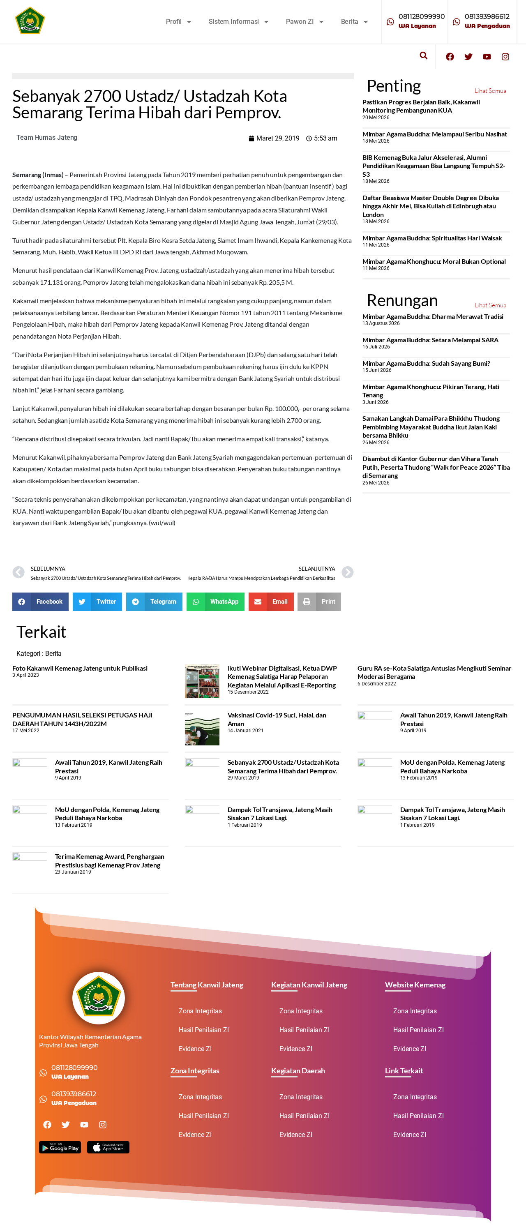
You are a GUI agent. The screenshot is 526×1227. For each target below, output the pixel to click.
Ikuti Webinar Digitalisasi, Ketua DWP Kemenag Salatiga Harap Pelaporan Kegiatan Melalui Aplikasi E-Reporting (282, 676)
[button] (423, 55)
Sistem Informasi (234, 21)
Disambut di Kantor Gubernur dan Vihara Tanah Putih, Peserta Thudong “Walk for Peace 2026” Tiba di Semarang (436, 466)
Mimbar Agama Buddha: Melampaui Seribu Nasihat (435, 134)
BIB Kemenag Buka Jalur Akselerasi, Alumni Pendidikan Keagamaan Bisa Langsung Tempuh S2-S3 (434, 165)
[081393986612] (456, 22)
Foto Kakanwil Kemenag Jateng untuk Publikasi (80, 668)
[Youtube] (487, 56)
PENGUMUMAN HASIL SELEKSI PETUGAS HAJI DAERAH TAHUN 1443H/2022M (82, 719)
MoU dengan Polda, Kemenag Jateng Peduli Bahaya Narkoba (452, 766)
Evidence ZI (195, 1049)
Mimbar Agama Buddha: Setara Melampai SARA (430, 340)
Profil (174, 21)
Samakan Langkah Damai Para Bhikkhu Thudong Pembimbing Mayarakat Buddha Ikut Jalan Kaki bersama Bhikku (431, 426)
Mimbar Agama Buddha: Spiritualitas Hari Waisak (432, 238)
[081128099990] (390, 22)
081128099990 (422, 17)
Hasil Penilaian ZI (204, 1030)
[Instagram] (505, 56)
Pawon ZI (300, 21)
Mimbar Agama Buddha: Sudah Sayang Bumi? (426, 363)
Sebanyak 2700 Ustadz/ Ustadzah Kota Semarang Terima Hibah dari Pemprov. (283, 766)
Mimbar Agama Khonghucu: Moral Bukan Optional (434, 261)
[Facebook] (450, 56)
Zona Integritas (200, 1011)
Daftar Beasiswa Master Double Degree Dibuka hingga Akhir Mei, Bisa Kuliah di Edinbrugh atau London (430, 206)
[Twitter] (468, 56)
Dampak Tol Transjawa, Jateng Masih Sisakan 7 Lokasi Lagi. (280, 813)
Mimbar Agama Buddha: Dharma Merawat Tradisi (433, 316)
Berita (349, 21)
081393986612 (487, 17)
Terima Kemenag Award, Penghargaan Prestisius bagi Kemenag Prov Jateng (110, 860)
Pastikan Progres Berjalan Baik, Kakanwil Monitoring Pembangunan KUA (421, 106)
